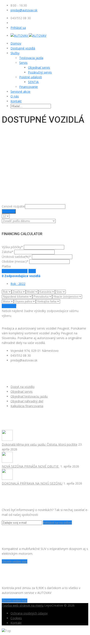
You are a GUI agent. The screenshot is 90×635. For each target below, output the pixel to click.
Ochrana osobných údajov (29, 613)
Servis (23, 63)
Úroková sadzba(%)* (16, 257)
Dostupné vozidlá (22, 48)
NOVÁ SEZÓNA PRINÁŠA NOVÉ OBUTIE (30, 466)
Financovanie (28, 87)
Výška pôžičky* (12, 247)
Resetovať (9, 306)
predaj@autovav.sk (23, 10)
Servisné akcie (20, 91)
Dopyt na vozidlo (22, 387)
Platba (6, 266)
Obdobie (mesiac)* (15, 261)
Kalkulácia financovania (26, 406)
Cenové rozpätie (13, 206)
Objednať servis (39, 67)
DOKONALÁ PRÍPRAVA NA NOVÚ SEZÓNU (32, 483)
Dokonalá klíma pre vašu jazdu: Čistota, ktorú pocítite (39, 444)
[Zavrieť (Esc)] (85, 5)
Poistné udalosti (30, 77)
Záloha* (7, 252)
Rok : (17, 284)
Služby (14, 53)
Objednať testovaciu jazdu (29, 396)
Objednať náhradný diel (26, 401)
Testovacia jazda (31, 58)
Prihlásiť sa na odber (57, 522)
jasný (32, 271)
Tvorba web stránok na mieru (22, 605)
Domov (15, 43)
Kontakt (16, 101)
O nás (14, 96)
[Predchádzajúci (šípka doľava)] (7, 317)
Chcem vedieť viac (14, 561)
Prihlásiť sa (18, 28)
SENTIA (33, 82)
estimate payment (15, 271)
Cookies (16, 618)
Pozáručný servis (40, 72)
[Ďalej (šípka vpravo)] (82, 317)
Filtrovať (8, 211)
